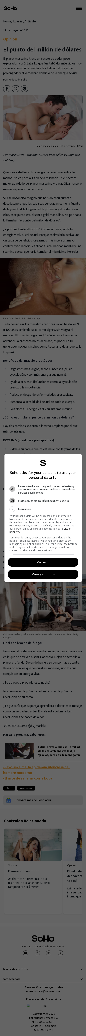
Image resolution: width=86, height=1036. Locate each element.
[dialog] (43, 518)
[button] (43, 509)
